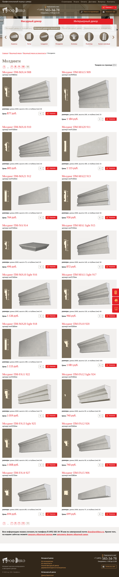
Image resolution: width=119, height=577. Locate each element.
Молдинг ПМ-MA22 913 (76, 176)
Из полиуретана (47, 561)
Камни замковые (104, 44)
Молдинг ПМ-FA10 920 (75, 323)
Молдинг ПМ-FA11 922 (16, 374)
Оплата (84, 2)
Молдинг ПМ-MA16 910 (16, 126)
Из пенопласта (46, 563)
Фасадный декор (31, 21)
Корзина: (109, 7)
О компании (67, 2)
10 (23, 67)
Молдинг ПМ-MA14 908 (16, 72)
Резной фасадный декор (72, 28)
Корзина (52, 113)
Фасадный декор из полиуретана (18, 28)
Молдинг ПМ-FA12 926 (75, 423)
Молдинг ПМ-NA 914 (15, 225)
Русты (29, 44)
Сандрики (44, 44)
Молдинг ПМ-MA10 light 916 (19, 274)
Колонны (74, 44)
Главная (5, 53)
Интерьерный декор (86, 21)
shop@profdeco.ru (96, 532)
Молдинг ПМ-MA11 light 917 (79, 274)
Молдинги (59, 44)
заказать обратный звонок (40, 534)
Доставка (92, 2)
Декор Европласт (47, 575)
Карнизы (14, 44)
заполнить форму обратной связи (72, 534)
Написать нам (110, 12)
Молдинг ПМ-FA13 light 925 (19, 423)
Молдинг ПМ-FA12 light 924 (78, 374)
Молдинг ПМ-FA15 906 (75, 472)
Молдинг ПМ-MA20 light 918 (19, 323)
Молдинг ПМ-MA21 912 (16, 176)
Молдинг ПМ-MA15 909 (76, 72)
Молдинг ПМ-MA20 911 (76, 126)
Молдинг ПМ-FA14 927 (16, 472)
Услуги (76, 2)
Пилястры (89, 44)
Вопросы (101, 2)
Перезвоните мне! (53, 7)
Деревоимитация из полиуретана (97, 28)
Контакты (111, 2)
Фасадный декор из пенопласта (47, 28)
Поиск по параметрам (91, 12)
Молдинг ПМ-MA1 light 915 (78, 225)
